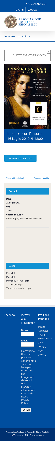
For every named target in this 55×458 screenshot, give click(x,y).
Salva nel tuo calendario (20, 158)
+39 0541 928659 (36, 3)
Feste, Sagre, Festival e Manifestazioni (24, 218)
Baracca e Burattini (41, 178)
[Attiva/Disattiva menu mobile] (49, 16)
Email (25, 340)
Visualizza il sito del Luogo (18, 288)
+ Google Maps (15, 284)
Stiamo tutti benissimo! (15, 178)
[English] (9, 3)
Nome (24, 330)
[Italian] (5, 3)
